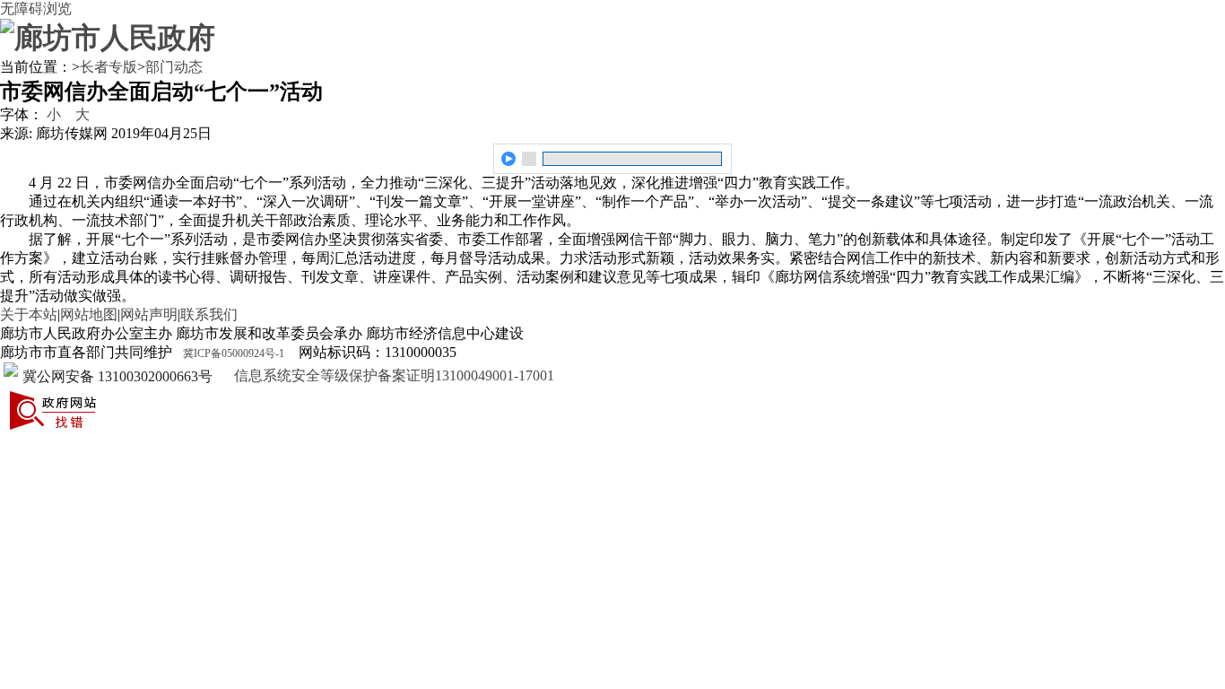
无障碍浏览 (36, 8)
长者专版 (108, 66)
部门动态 (174, 66)
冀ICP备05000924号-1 (233, 353)
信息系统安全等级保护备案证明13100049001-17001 (392, 375)
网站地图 (88, 314)
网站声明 (149, 314)
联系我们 (209, 314)
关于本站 (28, 314)
